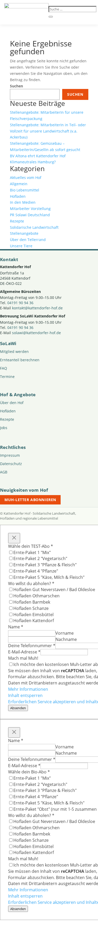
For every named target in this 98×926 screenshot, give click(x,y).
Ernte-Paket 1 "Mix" (32, 552)
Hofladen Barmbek (31, 602)
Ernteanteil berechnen (19, 359)
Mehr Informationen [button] (28, 689)
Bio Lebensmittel (24, 190)
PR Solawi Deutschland (30, 214)
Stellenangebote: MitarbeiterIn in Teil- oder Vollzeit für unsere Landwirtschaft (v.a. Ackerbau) (48, 131)
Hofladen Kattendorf (33, 620)
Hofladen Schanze (31, 608)
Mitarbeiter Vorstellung (30, 208)
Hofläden (8, 410)
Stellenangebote (24, 233)
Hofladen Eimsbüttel (33, 614)
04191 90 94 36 (20, 302)
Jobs (3, 427)
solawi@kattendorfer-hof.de (36, 332)
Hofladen (18, 196)
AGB (3, 472)
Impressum (10, 455)
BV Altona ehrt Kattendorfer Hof (38, 155)
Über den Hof (12, 402)
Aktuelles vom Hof (25, 177)
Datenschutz (11, 463)
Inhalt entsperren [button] (25, 695)
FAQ (3, 368)
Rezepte (17, 221)
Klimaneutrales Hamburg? (33, 161)
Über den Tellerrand (28, 239)
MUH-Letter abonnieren (30, 499)
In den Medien (23, 202)
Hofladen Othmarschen (36, 596)
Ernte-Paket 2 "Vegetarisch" (40, 558)
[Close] (14, 538)
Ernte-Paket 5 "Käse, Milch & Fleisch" (48, 577)
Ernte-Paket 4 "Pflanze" (35, 571)
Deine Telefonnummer (31, 645)
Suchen (16, 85)
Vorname (64, 633)
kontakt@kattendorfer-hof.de (37, 307)
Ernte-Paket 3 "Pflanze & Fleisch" (45, 565)
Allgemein (18, 183)
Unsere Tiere (21, 245)
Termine (7, 376)
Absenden (18, 708)
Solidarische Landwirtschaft (34, 227)
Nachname (66, 639)
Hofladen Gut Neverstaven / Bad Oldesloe (54, 589)
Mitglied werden (14, 351)
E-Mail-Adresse (24, 652)
